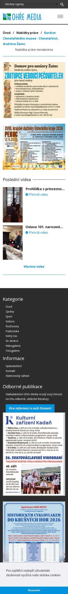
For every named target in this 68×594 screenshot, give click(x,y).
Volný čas (11, 336)
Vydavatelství (14, 366)
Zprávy (10, 311)
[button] (6, 580)
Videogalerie (13, 346)
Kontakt (10, 371)
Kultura (10, 321)
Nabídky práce (27, 33)
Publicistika (12, 331)
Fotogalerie (13, 350)
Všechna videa (34, 266)
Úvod (7, 33)
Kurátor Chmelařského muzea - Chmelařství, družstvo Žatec (30, 38)
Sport (9, 316)
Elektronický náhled (17, 376)
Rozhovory (12, 326)
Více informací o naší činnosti (30, 408)
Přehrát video (38, 194)
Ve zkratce (12, 341)
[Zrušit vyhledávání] (62, 4)
